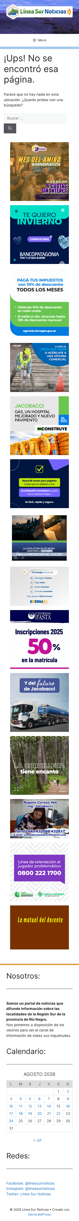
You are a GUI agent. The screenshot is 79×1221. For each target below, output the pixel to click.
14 (49, 1106)
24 (11, 1121)
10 (11, 1106)
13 (39, 1106)
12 (30, 1106)
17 (11, 1113)
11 (20, 1106)
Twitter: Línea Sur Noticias (28, 1194)
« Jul (37, 1140)
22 (58, 1113)
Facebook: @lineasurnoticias (30, 1183)
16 (68, 1106)
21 (49, 1113)
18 (21, 1113)
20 (39, 1113)
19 (30, 1113)
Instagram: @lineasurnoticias (30, 1188)
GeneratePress (39, 1214)
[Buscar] (10, 128)
